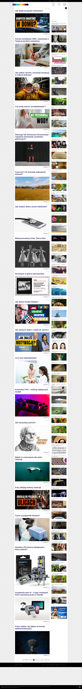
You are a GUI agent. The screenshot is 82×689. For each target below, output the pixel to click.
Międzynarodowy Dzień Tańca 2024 (30, 238)
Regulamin (17, 664)
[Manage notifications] (80, 687)
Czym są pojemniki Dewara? (27, 516)
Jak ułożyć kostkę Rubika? (26, 302)
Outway (24, 664)
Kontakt (21, 664)
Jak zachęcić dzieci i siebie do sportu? (32, 330)
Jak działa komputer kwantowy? (29, 11)
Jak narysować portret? (25, 423)
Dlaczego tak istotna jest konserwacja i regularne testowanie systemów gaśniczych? (32, 137)
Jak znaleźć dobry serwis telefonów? (31, 207)
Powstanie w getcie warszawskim (29, 274)
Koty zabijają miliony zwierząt (28, 487)
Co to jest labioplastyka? (26, 358)
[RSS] (66, 1)
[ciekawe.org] (20, 5)
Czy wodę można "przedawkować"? (30, 107)
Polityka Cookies (16, 687)
